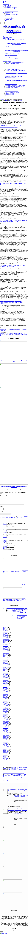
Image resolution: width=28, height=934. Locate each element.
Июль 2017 (5, 755)
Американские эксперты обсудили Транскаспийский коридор (17, 80)
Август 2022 (5, 683)
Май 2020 (5, 715)
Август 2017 (5, 753)
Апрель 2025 (5, 646)
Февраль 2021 (6, 704)
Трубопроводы (23, 329)
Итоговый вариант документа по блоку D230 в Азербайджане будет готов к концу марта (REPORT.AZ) (14, 221)
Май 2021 (5, 701)
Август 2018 (5, 739)
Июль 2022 (5, 684)
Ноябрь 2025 (5, 637)
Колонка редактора (7, 5)
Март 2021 (5, 703)
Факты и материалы (7, 6)
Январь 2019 (5, 733)
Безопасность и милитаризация (12, 15)
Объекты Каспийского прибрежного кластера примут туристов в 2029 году (16, 58)
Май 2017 (5, 757)
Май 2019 (5, 729)
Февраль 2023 (6, 676)
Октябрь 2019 (6, 723)
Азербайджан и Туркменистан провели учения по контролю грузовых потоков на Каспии (16, 51)
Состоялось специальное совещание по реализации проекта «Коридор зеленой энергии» (16, 44)
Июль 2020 (5, 712)
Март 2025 (5, 647)
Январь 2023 (5, 677)
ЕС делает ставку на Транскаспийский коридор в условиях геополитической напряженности (15, 770)
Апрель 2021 (5, 702)
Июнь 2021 (5, 699)
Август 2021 (5, 697)
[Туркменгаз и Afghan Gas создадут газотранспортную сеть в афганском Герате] (12, 892)
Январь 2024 (5, 663)
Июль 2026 (5, 628)
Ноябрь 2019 (5, 722)
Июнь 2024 (5, 657)
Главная (2, 99)
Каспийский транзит (9, 17)
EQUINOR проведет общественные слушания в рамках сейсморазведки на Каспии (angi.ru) (12, 266)
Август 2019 (5, 725)
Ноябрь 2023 (5, 666)
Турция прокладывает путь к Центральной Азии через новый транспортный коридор (15, 585)
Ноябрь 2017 (5, 750)
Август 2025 (5, 641)
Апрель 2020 (5, 716)
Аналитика (6, 100)
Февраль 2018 (6, 746)
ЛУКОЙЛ (8, 329)
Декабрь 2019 (6, 721)
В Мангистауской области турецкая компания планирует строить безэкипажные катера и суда (14, 775)
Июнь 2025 (5, 643)
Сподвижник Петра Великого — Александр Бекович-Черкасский (15, 571)
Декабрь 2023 (6, 664)
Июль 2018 (5, 740)
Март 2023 (5, 675)
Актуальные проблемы (8, 12)
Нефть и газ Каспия (15, 329)
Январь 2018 (5, 748)
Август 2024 (5, 655)
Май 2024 (5, 658)
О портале (5, 20)
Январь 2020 (5, 719)
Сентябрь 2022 (6, 682)
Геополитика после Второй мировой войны (15, 8)
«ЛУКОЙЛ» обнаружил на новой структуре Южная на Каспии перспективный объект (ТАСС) (12, 126)
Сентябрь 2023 (6, 668)
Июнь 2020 (5, 714)
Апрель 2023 (5, 674)
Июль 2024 (5, 656)
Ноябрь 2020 (5, 708)
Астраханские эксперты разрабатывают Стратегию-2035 (12, 333)
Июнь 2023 (5, 671)
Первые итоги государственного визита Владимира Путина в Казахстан (17, 66)
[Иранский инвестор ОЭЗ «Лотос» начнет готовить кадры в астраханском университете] (12, 905)
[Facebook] (1, 23)
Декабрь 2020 (6, 707)
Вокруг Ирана (8, 13)
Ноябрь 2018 (5, 736)
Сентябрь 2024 (6, 654)
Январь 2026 (5, 635)
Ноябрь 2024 (5, 651)
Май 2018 (5, 743)
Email (1, 508)
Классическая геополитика (11, 7)
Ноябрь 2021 (5, 694)
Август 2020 (5, 711)
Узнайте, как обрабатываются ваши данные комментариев (14, 517)
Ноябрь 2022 (5, 680)
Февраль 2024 (6, 662)
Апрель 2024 (5, 660)
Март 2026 (5, 633)
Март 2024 (5, 661)
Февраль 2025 (6, 648)
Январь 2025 (5, 649)
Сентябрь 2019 (6, 724)
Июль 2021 (5, 698)
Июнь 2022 (5, 685)
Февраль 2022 (6, 690)
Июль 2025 (5, 642)
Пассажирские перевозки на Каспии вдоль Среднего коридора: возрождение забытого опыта (14, 487)
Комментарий (3, 495)
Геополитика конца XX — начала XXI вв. (14, 9)
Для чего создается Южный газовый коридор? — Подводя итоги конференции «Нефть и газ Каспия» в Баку (15, 599)
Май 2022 (5, 687)
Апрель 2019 (5, 730)
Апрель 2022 (5, 688)
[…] (20, 794)
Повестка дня (6, 4)
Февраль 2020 (6, 718)
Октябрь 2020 (6, 709)
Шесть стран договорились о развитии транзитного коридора (14, 772)
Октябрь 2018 (6, 737)
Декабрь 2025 (6, 636)
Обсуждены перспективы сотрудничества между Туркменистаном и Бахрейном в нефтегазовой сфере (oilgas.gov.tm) (11, 302)
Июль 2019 (5, 726)
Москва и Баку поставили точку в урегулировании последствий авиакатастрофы (16, 73)
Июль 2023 (5, 670)
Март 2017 (5, 759)
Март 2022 (5, 689)
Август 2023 (5, 669)
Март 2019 (5, 731)
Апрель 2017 (5, 758)
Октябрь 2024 (6, 653)
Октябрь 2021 (6, 695)
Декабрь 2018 (6, 735)
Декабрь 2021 (6, 692)
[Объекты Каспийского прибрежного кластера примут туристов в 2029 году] (12, 878)
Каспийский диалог (9, 18)
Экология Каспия (9, 19)
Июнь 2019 (5, 728)
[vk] (6, 23)
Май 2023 (5, 673)
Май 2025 (5, 644)
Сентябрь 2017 (6, 752)
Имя (1, 506)
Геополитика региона (7, 2)
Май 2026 (5, 630)
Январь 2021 (5, 705)
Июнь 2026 (5, 629)
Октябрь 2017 (6, 751)
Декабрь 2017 (6, 749)
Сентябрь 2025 (6, 640)
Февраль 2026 (6, 634)
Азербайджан (3, 329)
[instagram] (4, 23)
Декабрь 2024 (6, 650)
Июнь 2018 (5, 742)
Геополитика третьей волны (11, 11)
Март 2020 (5, 717)
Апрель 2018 (5, 744)
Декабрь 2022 (6, 678)
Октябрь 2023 (6, 667)
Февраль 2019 (6, 732)
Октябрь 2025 (6, 639)
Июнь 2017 (5, 756)
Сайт (1, 511)
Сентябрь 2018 (6, 738)
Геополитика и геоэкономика (11, 14)
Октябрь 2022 (6, 681)
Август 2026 (5, 627)
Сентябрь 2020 (6, 710)
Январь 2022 (5, 691)
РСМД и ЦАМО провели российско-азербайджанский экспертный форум (15, 768)
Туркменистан (3, 330)
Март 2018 (5, 745)
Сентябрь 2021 (6, 696)
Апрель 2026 (5, 632)
